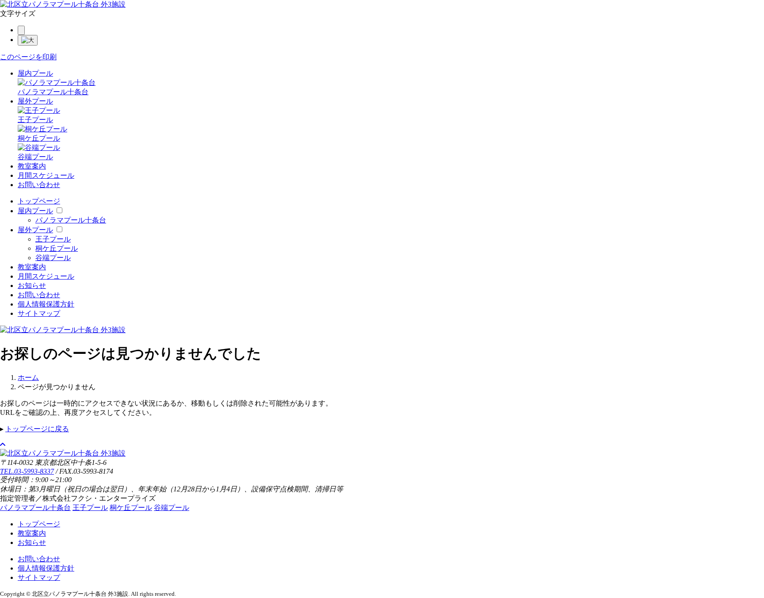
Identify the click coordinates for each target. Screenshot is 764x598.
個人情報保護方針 (46, 304)
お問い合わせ (39, 184)
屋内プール (35, 73)
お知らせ (32, 285)
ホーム (28, 377)
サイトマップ (39, 313)
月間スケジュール (46, 175)
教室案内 (32, 166)
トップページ (39, 201)
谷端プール (53, 257)
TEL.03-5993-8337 (27, 471)
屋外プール (35, 101)
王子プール (53, 239)
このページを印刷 (28, 57)
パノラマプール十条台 (70, 220)
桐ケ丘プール (56, 248)
